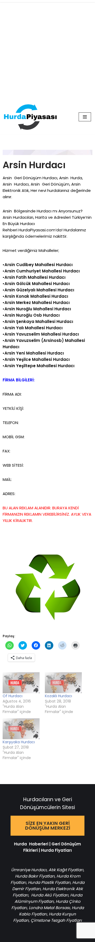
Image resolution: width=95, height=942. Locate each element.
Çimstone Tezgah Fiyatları (56, 920)
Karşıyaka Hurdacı (19, 742)
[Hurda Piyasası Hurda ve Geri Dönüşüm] (30, 117)
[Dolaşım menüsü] (85, 116)
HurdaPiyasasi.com (36, 230)
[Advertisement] (47, 50)
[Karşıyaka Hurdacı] (21, 728)
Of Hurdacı (12, 696)
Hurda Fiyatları (56, 850)
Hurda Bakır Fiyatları (35, 876)
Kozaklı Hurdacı (58, 696)
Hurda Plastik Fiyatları (49, 882)
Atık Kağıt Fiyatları (66, 870)
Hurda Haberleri (31, 844)
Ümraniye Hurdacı (29, 870)
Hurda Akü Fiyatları (49, 895)
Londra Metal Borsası (49, 907)
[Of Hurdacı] (21, 682)
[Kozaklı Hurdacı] (63, 682)
